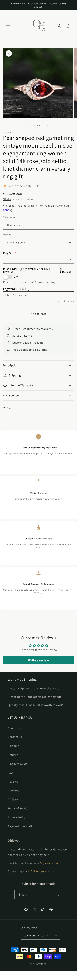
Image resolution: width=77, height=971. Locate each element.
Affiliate (13, 799)
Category (13, 790)
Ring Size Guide (17, 764)
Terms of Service (18, 808)
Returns (13, 755)
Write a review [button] (38, 660)
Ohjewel (42, 963)
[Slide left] (29, 125)
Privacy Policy (16, 817)
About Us (14, 728)
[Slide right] (47, 125)
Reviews (13, 781)
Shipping (7, 199)
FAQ (10, 772)
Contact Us (15, 737)
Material (7, 234)
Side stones (9, 217)
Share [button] (10, 408)
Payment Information (21, 826)
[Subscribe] (58, 894)
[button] (8, 25)
